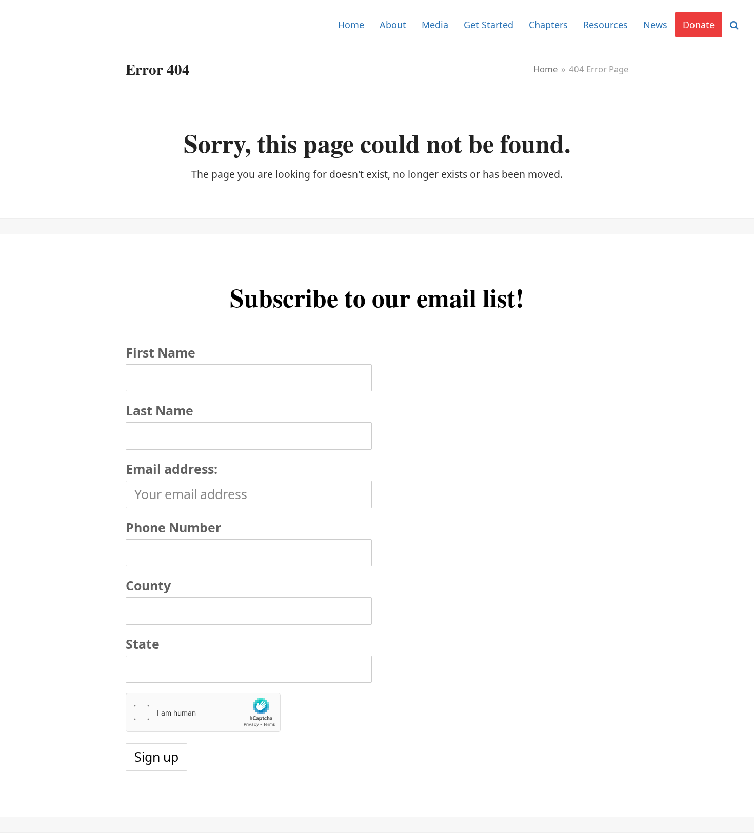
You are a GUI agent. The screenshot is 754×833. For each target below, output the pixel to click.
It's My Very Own (62, 24)
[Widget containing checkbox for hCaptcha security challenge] (203, 712)
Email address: (171, 469)
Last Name (159, 410)
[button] (734, 24)
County (148, 585)
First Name (160, 352)
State (143, 643)
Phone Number (173, 527)
